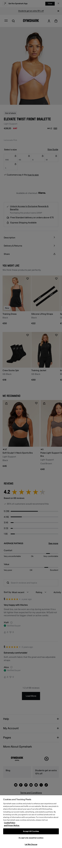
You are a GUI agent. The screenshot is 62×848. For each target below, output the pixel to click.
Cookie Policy (9, 823)
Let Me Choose (31, 844)
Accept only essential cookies (31, 838)
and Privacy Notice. (12, 825)
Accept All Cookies (31, 831)
